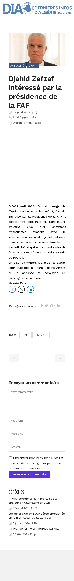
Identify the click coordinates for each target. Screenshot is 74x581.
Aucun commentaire (27, 123)
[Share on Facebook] (42, 305)
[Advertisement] (37, 165)
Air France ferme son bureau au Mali (34, 528)
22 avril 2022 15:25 (24, 113)
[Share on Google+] (52, 305)
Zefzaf (41, 334)
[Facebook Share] (12, 289)
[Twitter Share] (21, 289)
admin (31, 118)
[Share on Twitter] (46, 305)
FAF (25, 334)
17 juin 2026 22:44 (25, 534)
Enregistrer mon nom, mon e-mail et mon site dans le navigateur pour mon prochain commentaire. (36, 463)
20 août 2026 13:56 (25, 508)
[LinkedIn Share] (30, 289)
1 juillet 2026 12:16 (25, 523)
